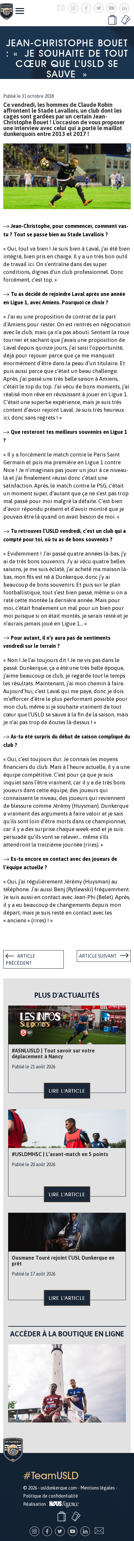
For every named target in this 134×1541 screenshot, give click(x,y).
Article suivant (98, 956)
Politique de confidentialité (50, 1496)
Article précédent (20, 959)
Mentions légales (97, 1487)
